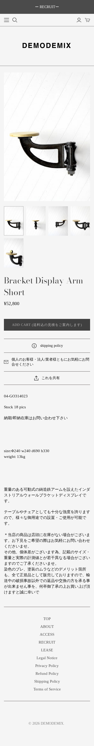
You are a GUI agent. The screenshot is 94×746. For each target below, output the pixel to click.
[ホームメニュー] (6, 20)
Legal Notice (47, 658)
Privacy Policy (47, 666)
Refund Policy (47, 673)
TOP (47, 619)
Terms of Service (47, 689)
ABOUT (47, 626)
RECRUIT (47, 642)
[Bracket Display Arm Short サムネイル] (14, 220)
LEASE (47, 650)
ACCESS (47, 634)
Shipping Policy (47, 681)
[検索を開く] (14, 20)
